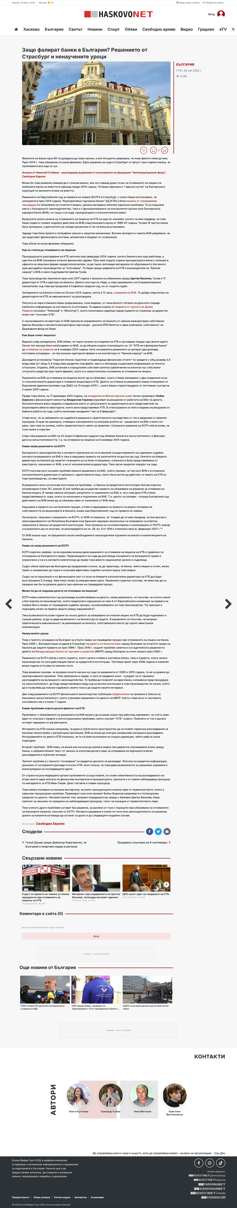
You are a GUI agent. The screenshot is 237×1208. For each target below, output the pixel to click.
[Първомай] (211, 1184)
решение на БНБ (125, 292)
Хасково (31, 29)
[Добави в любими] (144, 150)
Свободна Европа (50, 824)
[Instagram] (209, 1162)
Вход (211, 14)
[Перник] (213, 1197)
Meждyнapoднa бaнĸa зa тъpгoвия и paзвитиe (64, 651)
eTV (223, 29)
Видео (187, 29)
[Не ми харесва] (166, 150)
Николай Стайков (47, 172)
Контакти (209, 1056)
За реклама (97, 1197)
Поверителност (21, 1197)
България (54, 29)
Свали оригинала (33, 65)
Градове (206, 29)
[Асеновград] (209, 1189)
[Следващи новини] (166, 885)
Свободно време (158, 29)
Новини (95, 29)
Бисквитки (81, 1197)
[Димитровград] (207, 1175)
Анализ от (29, 172)
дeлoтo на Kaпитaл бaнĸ (105, 643)
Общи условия (42, 1197)
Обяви (131, 29)
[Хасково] (118, 14)
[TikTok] (220, 1162)
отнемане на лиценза (39, 349)
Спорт (114, 29)
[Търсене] (232, 29)
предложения (121, 694)
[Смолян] (208, 1193)
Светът (75, 29)
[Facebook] (198, 1162)
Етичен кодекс (62, 1197)
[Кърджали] (209, 1180)
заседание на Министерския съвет (110, 395)
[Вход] (221, 14)
